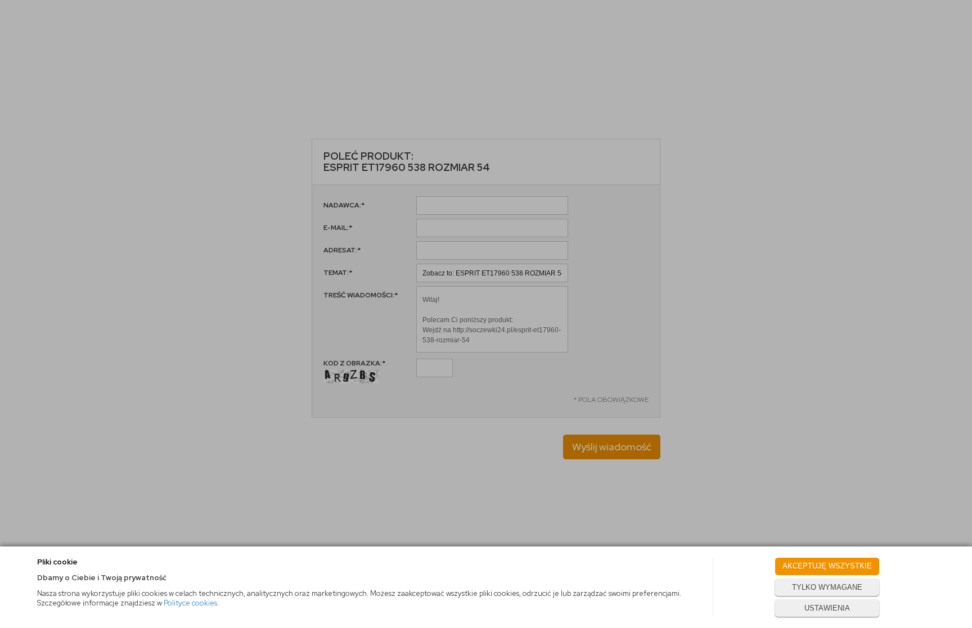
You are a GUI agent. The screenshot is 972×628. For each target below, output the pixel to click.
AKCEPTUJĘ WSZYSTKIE (827, 566)
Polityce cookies (190, 603)
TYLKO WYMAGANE (827, 587)
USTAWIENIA (827, 608)
